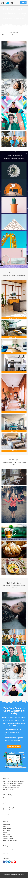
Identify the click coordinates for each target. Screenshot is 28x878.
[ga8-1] (14, 222)
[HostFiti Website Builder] (7, 3)
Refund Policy (6, 832)
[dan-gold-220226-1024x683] (14, 328)
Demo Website (6, 824)
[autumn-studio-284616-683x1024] (14, 298)
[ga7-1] (14, 187)
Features (5, 799)
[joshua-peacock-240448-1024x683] (14, 104)
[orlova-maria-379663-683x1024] (14, 392)
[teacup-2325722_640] (14, 532)
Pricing (4, 801)
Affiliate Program (7, 814)
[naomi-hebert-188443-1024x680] (14, 362)
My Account (5, 803)
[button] (14, 746)
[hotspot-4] (14, 345)
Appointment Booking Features (10, 808)
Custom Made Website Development (12, 851)
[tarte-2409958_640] (14, 566)
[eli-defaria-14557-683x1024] (14, 60)
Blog (4, 797)
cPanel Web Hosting (8, 849)
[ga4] (14, 239)
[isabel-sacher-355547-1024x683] (14, 87)
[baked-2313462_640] (14, 549)
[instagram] (12, 861)
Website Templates (7, 812)
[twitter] (6, 861)
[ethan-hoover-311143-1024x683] (14, 121)
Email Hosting (6, 853)
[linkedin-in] (9, 861)
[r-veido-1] (14, 477)
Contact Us (5, 826)
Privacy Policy (6, 830)
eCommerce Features (8, 810)
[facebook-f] (4, 861)
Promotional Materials (8, 816)
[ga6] (14, 205)
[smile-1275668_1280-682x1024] (14, 504)
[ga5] (14, 256)
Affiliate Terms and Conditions (10, 840)
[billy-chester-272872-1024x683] (14, 139)
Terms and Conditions (8, 838)
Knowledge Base (7, 828)
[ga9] (14, 170)
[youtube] (15, 861)
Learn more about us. (8, 789)
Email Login (5, 806)
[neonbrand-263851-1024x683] (14, 422)
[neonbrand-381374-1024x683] (14, 441)
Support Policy (6, 834)
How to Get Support (7, 836)
